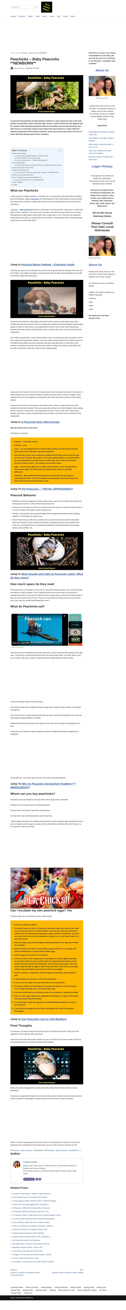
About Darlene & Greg (66, 1290)
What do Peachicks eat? (21, 170)
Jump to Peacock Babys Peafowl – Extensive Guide (32, 156)
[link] (14, 617)
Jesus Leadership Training (86, 1290)
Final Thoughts (18, 182)
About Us (102, 70)
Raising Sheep (75, 1287)
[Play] (75, 632)
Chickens (21, 16)
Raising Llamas (41, 1290)
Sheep (65, 16)
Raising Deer (101, 1287)
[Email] (40, 1179)
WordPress (29, 1298)
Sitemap (53, 1290)
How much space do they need (23, 167)
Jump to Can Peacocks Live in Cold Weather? (30, 180)
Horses (51, 16)
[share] (64, 616)
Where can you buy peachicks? (23, 175)
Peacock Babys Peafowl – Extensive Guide (47, 264)
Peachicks (14, 210)
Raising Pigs (15, 1290)
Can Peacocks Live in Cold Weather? (43, 1019)
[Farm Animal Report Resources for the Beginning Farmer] (46, 7)
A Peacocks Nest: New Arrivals (40, 422)
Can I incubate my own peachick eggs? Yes (27, 177)
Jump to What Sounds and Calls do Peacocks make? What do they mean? (38, 165)
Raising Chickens (32, 1287)
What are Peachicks (19, 153)
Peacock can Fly (23, 617)
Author (15, 185)
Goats (44, 16)
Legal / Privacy (102, 166)
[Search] (36, 7)
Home (12, 53)
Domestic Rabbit (17, 1287)
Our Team (102, 1290)
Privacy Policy (16, 1293)
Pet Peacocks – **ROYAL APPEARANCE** (47, 488)
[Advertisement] (63, 32)
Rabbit (30, 16)
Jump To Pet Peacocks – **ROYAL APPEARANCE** (32, 160)
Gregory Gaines (19, 68)
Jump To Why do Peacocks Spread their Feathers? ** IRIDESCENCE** (37, 172)
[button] (75, 16)
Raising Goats (28, 1290)
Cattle (37, 16)
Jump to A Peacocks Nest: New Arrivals (28, 158)
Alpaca (13, 16)
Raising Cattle (89, 1287)
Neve (12, 1298)
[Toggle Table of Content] (59, 150)
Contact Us (28, 1293)
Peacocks (18, 53)
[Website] (37, 1179)
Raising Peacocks (61, 1287)
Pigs (58, 16)
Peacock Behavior (19, 163)
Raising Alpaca (46, 1287)
